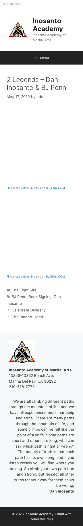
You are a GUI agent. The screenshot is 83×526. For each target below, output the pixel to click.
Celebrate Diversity (29, 310)
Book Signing (40, 296)
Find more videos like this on (36, 188)
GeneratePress (41, 519)
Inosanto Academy (48, 25)
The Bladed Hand (27, 317)
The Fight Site (24, 290)
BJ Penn (19, 296)
